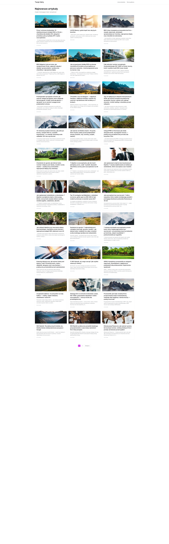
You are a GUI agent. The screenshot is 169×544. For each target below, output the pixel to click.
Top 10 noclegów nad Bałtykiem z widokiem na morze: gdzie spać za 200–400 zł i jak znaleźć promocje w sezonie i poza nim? (84, 197)
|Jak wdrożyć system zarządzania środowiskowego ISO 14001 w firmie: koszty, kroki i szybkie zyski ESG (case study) (118, 66)
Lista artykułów (121, 2)
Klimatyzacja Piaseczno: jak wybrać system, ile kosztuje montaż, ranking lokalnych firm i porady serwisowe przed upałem (118, 328)
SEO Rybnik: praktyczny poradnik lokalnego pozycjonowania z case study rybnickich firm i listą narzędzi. (84, 328)
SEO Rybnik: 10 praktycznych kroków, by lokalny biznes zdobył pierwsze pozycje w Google (50, 328)
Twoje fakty (39, 2)
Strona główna (130, 2)
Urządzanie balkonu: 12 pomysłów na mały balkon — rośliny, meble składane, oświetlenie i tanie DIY (50, 295)
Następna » (87, 345)
